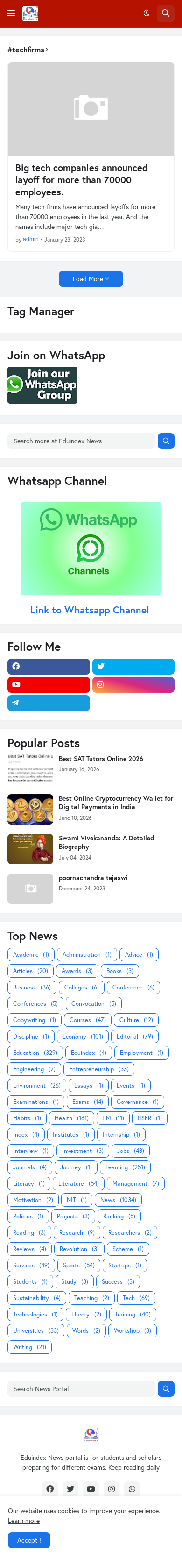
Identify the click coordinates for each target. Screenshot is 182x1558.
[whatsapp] (132, 1489)
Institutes (71, 1134)
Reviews (29, 1249)
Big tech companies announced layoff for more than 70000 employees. (81, 180)
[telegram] (48, 703)
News (118, 1200)
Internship (121, 1134)
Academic (31, 955)
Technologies (35, 1314)
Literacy (29, 1184)
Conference (133, 987)
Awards (77, 971)
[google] (133, 703)
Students (30, 1282)
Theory (86, 1314)
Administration (87, 955)
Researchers (130, 1233)
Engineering (34, 1069)
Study (74, 1282)
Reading (29, 1233)
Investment (83, 1151)
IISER (150, 1118)
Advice (139, 955)
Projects (73, 1216)
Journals (30, 1167)
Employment (141, 1053)
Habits (27, 1118)
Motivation (33, 1200)
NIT (77, 1200)
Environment (37, 1085)
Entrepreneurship (99, 1069)
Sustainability (37, 1298)
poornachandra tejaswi (93, 878)
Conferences (35, 1004)
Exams (87, 1102)
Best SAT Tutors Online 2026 (101, 758)
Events (131, 1085)
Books (119, 971)
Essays (88, 1085)
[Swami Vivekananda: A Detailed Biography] (30, 849)
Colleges (81, 987)
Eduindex (88, 1053)
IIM (113, 1118)
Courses (88, 1020)
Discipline (31, 1036)
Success (118, 1282)
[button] (11, 13)
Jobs (130, 1151)
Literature (78, 1184)
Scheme (128, 1249)
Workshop (132, 1331)
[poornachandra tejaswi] (30, 889)
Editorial (135, 1036)
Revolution (79, 1249)
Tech (136, 1298)
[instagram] (133, 685)
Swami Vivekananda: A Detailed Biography (106, 842)
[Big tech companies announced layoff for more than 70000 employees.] (91, 109)
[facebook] (48, 667)
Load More (88, 278)
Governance (138, 1102)
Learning (125, 1167)
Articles (30, 971)
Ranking (119, 1216)
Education (35, 1053)
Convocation (93, 1004)
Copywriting (34, 1020)
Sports (79, 1265)
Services (31, 1265)
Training (133, 1314)
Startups (124, 1265)
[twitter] (133, 667)
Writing (29, 1347)
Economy (83, 1036)
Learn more (24, 1520)
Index (26, 1134)
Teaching (91, 1298)
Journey (76, 1167)
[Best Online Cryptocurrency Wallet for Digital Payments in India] (30, 809)
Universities (36, 1331)
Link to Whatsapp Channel (91, 609)
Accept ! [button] (29, 1540)
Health (72, 1118)
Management (135, 1184)
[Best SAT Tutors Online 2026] (30, 769)
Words (86, 1331)
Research (77, 1233)
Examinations (36, 1102)
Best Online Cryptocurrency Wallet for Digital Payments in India (116, 802)
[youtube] (48, 685)
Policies (28, 1216)
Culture (136, 1020)
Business (32, 987)
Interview (31, 1151)
